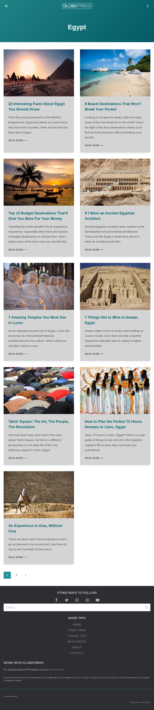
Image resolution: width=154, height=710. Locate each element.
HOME (77, 624)
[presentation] (39, 72)
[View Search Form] (6, 6)
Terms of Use (135, 702)
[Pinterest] (87, 600)
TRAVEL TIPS (77, 635)
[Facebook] (56, 600)
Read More (17, 140)
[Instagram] (77, 600)
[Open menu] (147, 6)
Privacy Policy (145, 702)
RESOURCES (77, 641)
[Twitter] (66, 600)
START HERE (77, 630)
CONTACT (77, 653)
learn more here (55, 669)
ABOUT (77, 647)
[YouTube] (97, 600)
